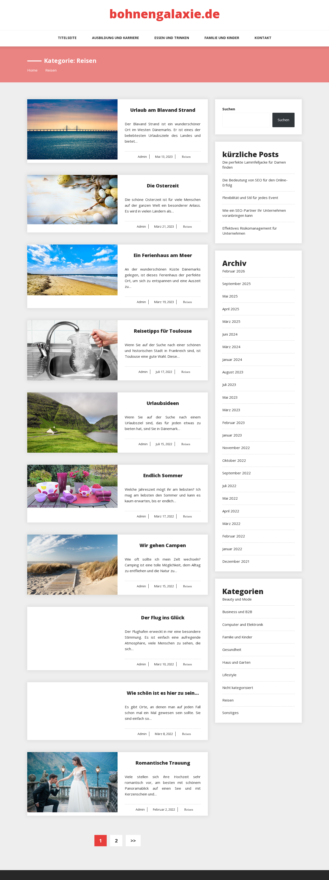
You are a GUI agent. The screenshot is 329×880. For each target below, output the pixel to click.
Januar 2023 (232, 435)
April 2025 (230, 308)
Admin (142, 156)
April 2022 (230, 511)
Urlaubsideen (163, 403)
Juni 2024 (229, 334)
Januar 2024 (232, 359)
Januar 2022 (232, 548)
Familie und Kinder (221, 37)
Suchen (228, 108)
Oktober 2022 (234, 460)
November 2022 (236, 447)
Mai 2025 (230, 296)
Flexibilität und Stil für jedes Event (250, 197)
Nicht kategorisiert (237, 687)
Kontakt (263, 37)
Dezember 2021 (236, 561)
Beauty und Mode (237, 599)
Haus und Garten (236, 662)
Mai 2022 (230, 498)
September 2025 (236, 283)
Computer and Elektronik (242, 624)
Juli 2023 (229, 384)
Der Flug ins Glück (162, 617)
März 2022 (231, 523)
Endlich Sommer (163, 475)
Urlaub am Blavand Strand (162, 110)
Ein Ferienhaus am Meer (162, 255)
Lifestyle (229, 674)
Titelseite (67, 37)
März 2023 (231, 409)
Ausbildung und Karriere (115, 37)
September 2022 (236, 472)
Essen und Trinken (171, 37)
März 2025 (231, 321)
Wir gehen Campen (162, 545)
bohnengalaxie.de (164, 14)
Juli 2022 (229, 485)
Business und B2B (237, 611)
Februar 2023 (233, 422)
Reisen (186, 157)
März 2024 (231, 346)
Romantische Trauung (162, 763)
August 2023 (232, 372)
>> (133, 840)
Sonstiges (230, 712)
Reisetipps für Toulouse (163, 331)
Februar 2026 (233, 271)
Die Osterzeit (163, 185)
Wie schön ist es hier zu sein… (163, 693)
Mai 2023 (230, 397)
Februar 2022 (233, 536)
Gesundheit (231, 649)
